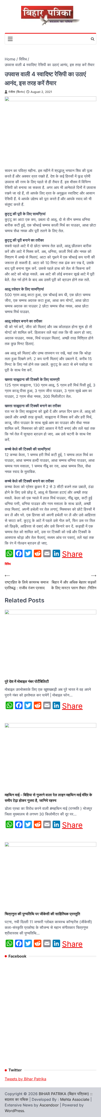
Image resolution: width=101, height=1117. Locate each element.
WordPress (14, 1110)
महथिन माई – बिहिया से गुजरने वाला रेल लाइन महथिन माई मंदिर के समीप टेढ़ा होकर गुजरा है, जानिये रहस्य (48, 797)
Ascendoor (49, 1105)
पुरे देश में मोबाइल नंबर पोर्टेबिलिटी (27, 681)
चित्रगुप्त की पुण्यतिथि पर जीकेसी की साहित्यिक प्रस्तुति (42, 913)
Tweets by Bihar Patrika (25, 1079)
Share (72, 554)
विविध (8, 564)
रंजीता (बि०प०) (16, 92)
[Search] (92, 39)
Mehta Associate (75, 1099)
